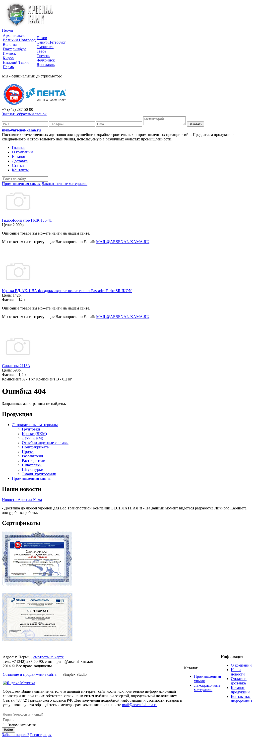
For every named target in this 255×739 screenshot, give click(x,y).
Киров (8, 58)
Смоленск (45, 47)
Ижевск (9, 53)
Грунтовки (31, 429)
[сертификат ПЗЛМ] (37, 584)
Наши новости (238, 672)
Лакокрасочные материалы (35, 425)
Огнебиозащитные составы (45, 442)
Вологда (10, 44)
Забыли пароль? (15, 735)
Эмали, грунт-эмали (39, 474)
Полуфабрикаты (36, 447)
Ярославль (46, 64)
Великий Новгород (19, 40)
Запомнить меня (21, 725)
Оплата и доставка (239, 681)
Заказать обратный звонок (24, 114)
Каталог (19, 156)
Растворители (33, 460)
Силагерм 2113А (16, 366)
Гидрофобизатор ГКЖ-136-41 (27, 220)
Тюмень (43, 56)
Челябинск (46, 60)
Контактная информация (241, 698)
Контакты (20, 170)
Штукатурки (32, 469)
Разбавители (32, 456)
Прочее (28, 451)
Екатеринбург (14, 49)
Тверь (41, 51)
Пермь (7, 30)
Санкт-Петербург (51, 42)
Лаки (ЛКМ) (32, 438)
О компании (22, 152)
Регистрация (41, 735)
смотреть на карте (48, 657)
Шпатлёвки (32, 465)
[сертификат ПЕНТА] (37, 639)
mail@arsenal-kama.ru (21, 130)
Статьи (18, 165)
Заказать (195, 124)
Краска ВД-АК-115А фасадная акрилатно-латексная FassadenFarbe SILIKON (67, 291)
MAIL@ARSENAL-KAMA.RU (122, 242)
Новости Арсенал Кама (22, 499)
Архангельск (14, 35)
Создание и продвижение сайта (30, 674)
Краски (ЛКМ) (34, 433)
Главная (18, 147)
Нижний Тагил (16, 62)
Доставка (20, 161)
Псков (42, 38)
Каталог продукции (240, 689)
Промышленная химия (31, 478)
